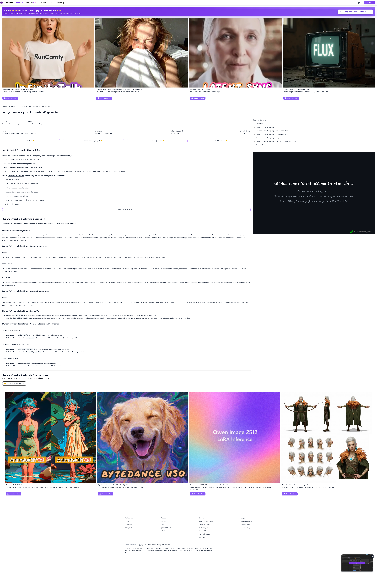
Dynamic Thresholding (26, 106)
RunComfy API (204, 528)
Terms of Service (246, 521)
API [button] (50, 3)
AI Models (163, 550)
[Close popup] (372, 556)
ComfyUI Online (16, 176)
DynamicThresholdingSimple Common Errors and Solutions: (276, 141)
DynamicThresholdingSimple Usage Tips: (270, 138)
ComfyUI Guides (204, 525)
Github (29, 141)
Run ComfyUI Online (125, 209)
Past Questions (220, 141)
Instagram (128, 528)
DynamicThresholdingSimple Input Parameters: (272, 131)
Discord (163, 521)
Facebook (128, 525)
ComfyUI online (167, 548)
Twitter (127, 531)
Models (42, 3)
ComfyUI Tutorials (205, 531)
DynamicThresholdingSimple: (266, 127)
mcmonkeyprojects (9, 133)
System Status (166, 528)
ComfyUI (19, 3)
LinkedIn (128, 521)
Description (260, 124)
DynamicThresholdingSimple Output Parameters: (273, 134)
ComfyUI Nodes (204, 534)
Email (162, 525)
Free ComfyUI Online (206, 521)
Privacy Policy (245, 525)
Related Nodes (261, 145)
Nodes (12, 106)
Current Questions (156, 141)
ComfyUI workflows (205, 548)
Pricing (60, 3)
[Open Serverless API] (357, 564)
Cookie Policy (245, 528)
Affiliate (163, 531)
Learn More (202, 537)
